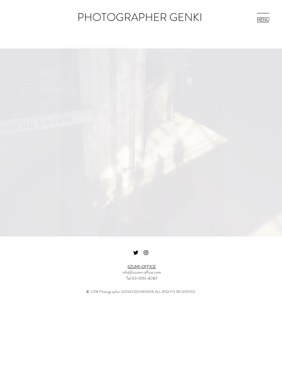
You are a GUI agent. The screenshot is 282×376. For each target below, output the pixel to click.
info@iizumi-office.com (142, 272)
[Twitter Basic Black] (136, 253)
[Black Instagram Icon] (146, 253)
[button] (263, 17)
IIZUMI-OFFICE (142, 266)
